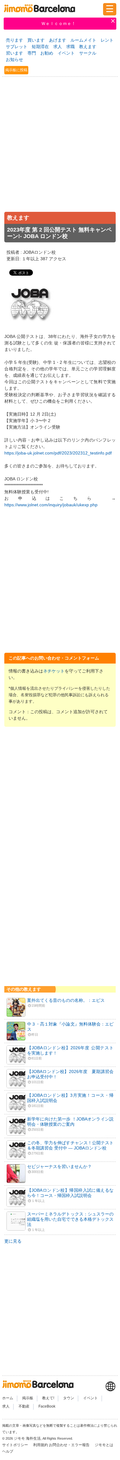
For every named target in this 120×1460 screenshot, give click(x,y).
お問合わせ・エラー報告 (69, 1445)
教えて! (48, 1398)
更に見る (13, 1241)
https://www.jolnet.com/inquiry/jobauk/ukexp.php (51, 504)
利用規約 (40, 1445)
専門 (31, 53)
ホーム (7, 1398)
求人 (57, 46)
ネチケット (54, 670)
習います (14, 53)
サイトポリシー (15, 1445)
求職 (70, 46)
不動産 (24, 1406)
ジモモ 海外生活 (27, 1438)
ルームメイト (83, 40)
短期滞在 (40, 46)
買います (36, 40)
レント (107, 40)
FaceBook (46, 1406)
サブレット (16, 46)
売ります (14, 40)
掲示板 (27, 1398)
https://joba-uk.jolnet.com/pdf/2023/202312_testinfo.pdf (58, 452)
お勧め (46, 53)
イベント (66, 53)
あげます (57, 40)
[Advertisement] (60, 149)
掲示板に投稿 (16, 70)
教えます (87, 46)
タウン (68, 1398)
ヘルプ (7, 1451)
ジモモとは (104, 1445)
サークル (87, 53)
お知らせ (14, 59)
